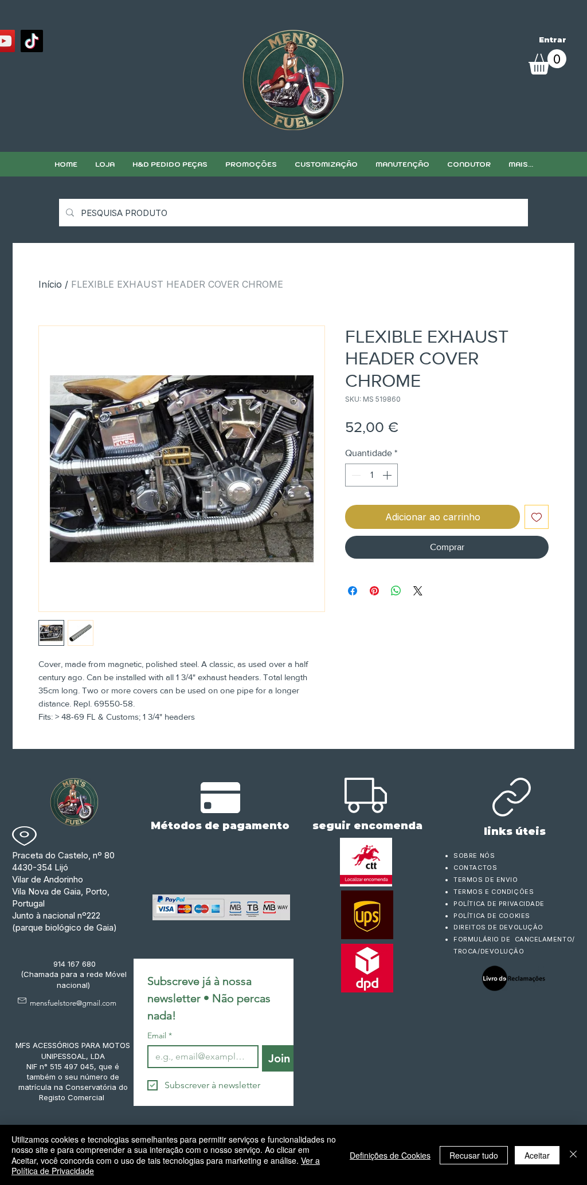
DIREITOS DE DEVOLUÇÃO (498, 927)
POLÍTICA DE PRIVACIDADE (499, 904)
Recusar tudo (473, 1155)
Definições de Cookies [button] (390, 1155)
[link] (547, 61)
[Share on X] (418, 591)
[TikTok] (32, 41)
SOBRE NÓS (474, 856)
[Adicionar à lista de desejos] (537, 517)
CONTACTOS (475, 868)
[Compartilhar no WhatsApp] (396, 591)
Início (50, 284)
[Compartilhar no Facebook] (352, 591)
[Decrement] (355, 475)
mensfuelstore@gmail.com (73, 1003)
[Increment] (388, 475)
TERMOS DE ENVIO (486, 880)
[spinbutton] (371, 475)
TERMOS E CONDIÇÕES (493, 892)
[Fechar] (573, 1155)
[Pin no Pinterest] (374, 591)
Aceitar (537, 1155)
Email (159, 1036)
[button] (325, 164)
